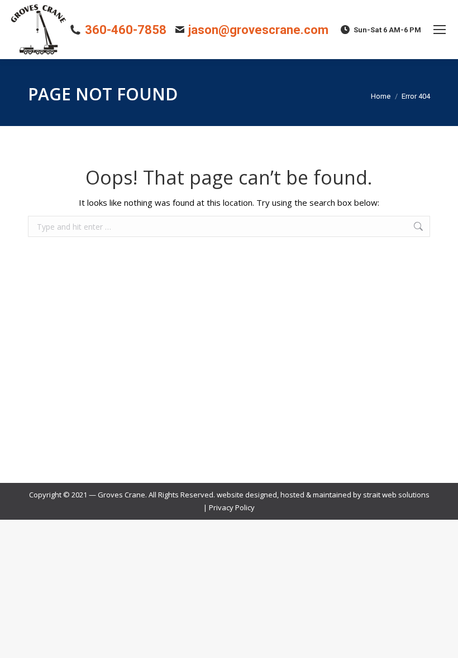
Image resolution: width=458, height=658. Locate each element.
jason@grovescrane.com (258, 30)
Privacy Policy (232, 507)
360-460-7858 (125, 30)
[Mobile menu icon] (439, 29)
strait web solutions (396, 495)
